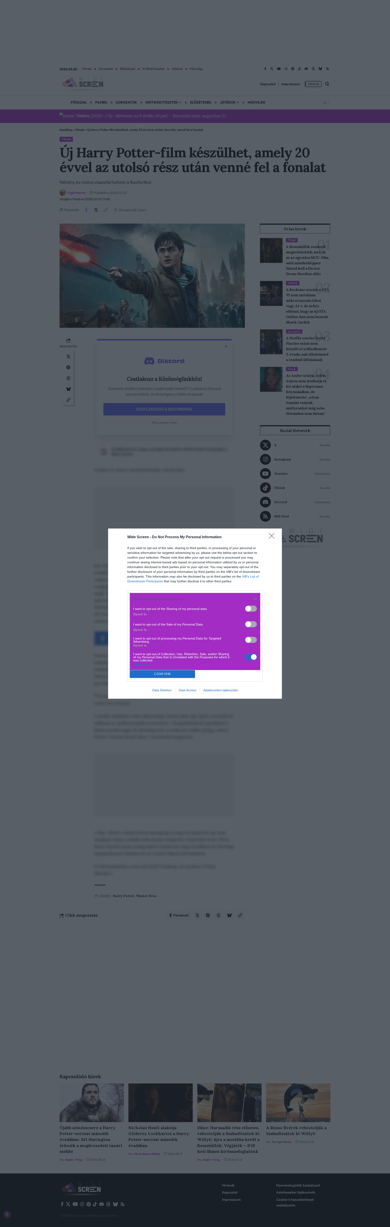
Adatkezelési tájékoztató (220, 690)
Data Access (187, 690)
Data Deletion (162, 690)
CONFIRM (162, 674)
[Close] (273, 537)
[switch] (251, 609)
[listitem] (195, 598)
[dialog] (195, 614)
